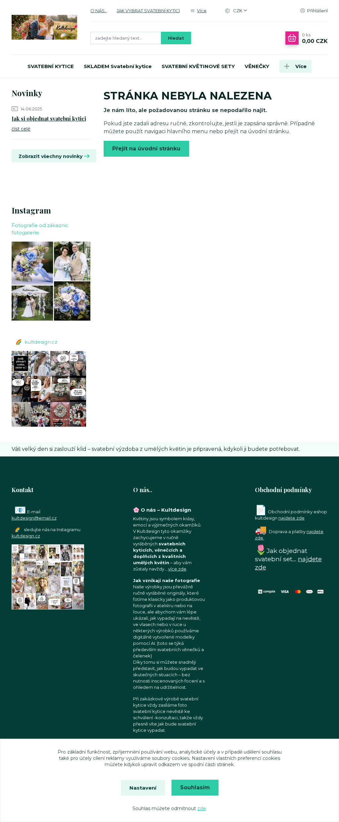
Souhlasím (195, 787)
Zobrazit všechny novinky (50, 156)
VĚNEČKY (257, 66)
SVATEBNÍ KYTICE (50, 66)
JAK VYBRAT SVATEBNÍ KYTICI (148, 10)
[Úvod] (44, 27)
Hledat (176, 38)
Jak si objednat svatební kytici (49, 118)
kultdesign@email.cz (34, 518)
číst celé (21, 129)
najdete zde (291, 518)
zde (201, 808)
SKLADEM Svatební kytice (118, 66)
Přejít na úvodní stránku (146, 148)
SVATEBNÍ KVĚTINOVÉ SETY (198, 66)
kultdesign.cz (40, 342)
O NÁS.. (98, 10)
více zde (177, 568)
